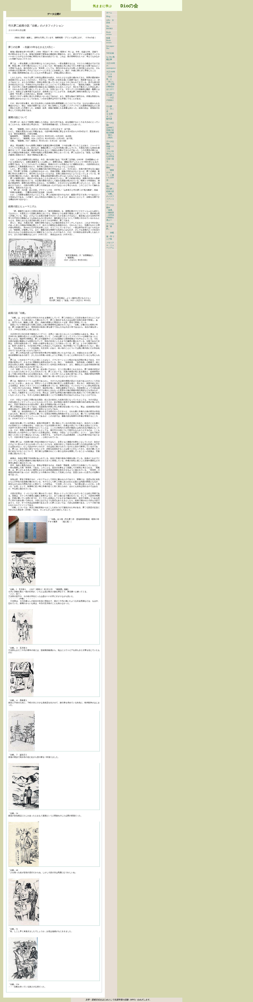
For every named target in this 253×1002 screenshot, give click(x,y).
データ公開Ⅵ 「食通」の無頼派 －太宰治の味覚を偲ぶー (111, 212)
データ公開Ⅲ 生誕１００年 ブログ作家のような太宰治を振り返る (110, 151)
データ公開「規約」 (110, 226)
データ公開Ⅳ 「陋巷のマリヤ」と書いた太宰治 (110, 172)
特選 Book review (109, 40)
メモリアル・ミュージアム (110, 245)
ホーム (112, 13)
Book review (109, 33)
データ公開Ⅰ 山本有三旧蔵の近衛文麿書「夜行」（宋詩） (110, 130)
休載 (110, 233)
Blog (108, 16)
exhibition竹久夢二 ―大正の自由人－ (110, 98)
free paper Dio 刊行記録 (110, 49)
